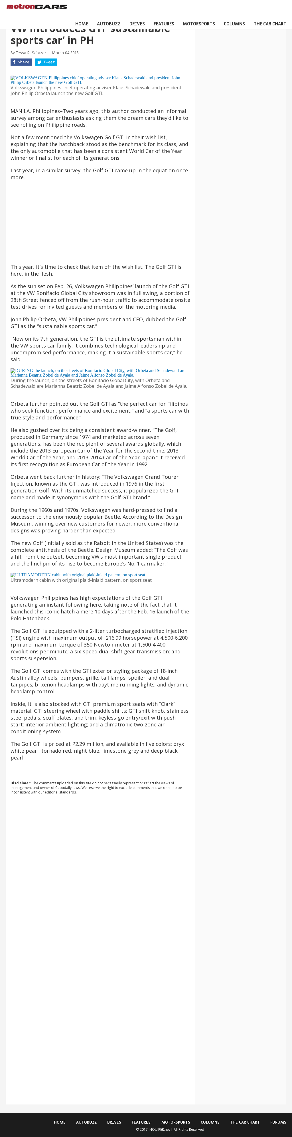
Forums (278, 1122)
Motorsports (199, 24)
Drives (137, 24)
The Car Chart (270, 24)
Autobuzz (109, 24)
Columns (234, 24)
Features (164, 24)
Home (81, 24)
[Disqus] (100, 876)
